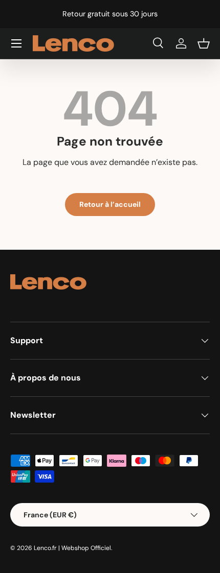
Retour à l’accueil (110, 204)
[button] (203, 43)
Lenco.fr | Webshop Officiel (72, 548)
